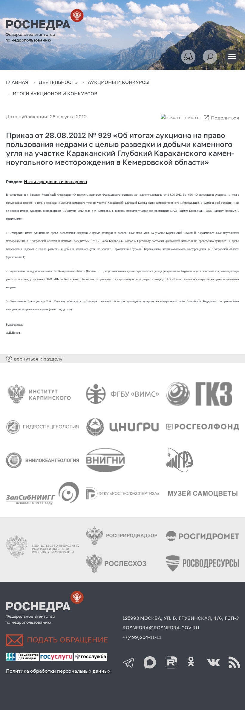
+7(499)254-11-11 (141, 637)
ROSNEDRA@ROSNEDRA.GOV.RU (160, 628)
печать (191, 117)
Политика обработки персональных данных (58, 671)
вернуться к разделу (38, 359)
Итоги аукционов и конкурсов (55, 181)
